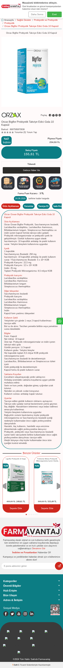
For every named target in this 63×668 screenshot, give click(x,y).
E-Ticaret (22, 665)
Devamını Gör (38, 548)
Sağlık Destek (24, 20)
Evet (54, 14)
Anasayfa (9, 20)
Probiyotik (9, 23)
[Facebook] (5, 613)
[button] (26, 514)
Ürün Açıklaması (11, 206)
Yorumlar (28, 206)
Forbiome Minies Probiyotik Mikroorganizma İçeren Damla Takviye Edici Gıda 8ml (47, 460)
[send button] (59, 566)
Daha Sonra (37, 14)
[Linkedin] (31, 613)
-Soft (15, 665)
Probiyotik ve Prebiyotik (46, 20)
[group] (31, 72)
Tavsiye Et (43, 206)
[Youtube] (18, 613)
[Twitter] (12, 613)
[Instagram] (25, 613)
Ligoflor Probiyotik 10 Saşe (16, 459)
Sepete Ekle (16, 508)
